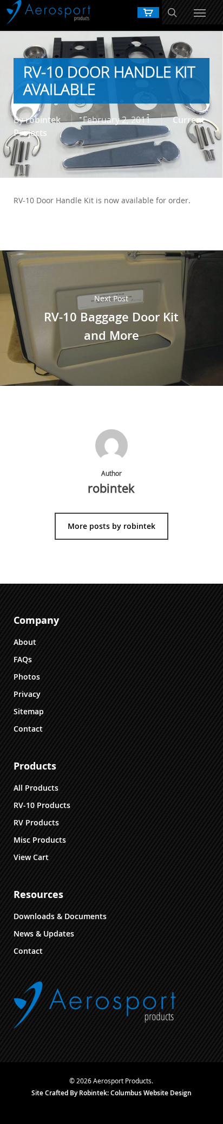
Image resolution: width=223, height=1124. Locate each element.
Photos (27, 676)
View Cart (31, 857)
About (25, 642)
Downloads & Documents (60, 916)
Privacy (27, 694)
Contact (28, 729)
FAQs (23, 659)
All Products (36, 788)
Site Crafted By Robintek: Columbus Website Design (111, 1092)
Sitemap (29, 711)
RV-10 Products (42, 805)
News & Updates (44, 933)
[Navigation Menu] (200, 12)
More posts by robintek (111, 526)
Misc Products (40, 840)
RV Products (36, 822)
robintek (43, 120)
